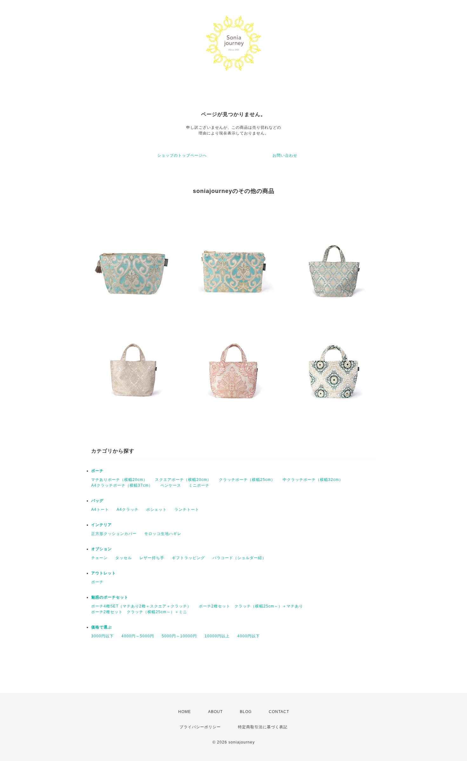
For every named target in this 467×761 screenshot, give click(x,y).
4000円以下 (248, 636)
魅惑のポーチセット (109, 597)
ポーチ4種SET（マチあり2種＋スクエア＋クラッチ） (141, 606)
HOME (184, 712)
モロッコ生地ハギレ (162, 533)
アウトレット (103, 573)
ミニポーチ (199, 485)
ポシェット (156, 509)
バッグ (97, 500)
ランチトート (186, 509)
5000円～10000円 (179, 636)
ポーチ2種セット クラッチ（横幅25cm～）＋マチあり (251, 606)
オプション (101, 549)
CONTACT (279, 712)
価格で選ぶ (101, 627)
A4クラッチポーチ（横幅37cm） (122, 485)
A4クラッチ (128, 509)
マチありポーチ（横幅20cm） (119, 479)
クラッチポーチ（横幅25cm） (247, 479)
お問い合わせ (285, 155)
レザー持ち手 (151, 558)
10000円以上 (217, 636)
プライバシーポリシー (200, 727)
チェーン (99, 558)
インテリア (101, 525)
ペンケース (170, 485)
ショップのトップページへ (182, 155)
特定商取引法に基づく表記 (263, 727)
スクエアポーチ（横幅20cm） (183, 479)
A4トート (100, 509)
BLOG (246, 712)
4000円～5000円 (137, 636)
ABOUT (215, 712)
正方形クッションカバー (114, 533)
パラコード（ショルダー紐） (239, 558)
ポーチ (97, 471)
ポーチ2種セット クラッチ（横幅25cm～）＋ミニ (139, 612)
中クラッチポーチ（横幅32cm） (313, 479)
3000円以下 (102, 636)
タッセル (123, 558)
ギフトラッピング (188, 558)
